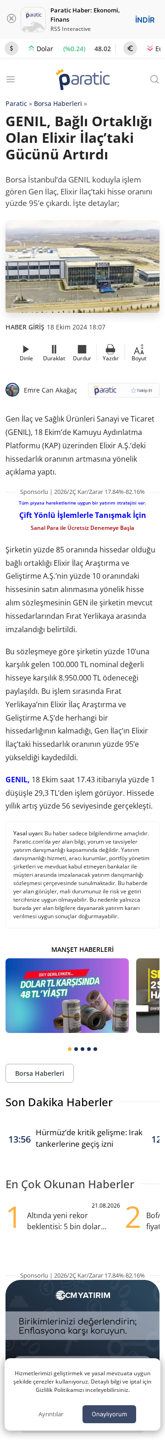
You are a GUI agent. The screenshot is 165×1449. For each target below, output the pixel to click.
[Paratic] (82, 80)
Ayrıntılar (50, 1414)
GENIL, (18, 779)
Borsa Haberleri (58, 103)
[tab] (70, 1049)
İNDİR (144, 19)
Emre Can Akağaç (50, 390)
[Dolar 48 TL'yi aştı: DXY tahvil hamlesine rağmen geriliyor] (67, 995)
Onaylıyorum (109, 1414)
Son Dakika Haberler (59, 1101)
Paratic (16, 103)
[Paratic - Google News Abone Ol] (124, 393)
